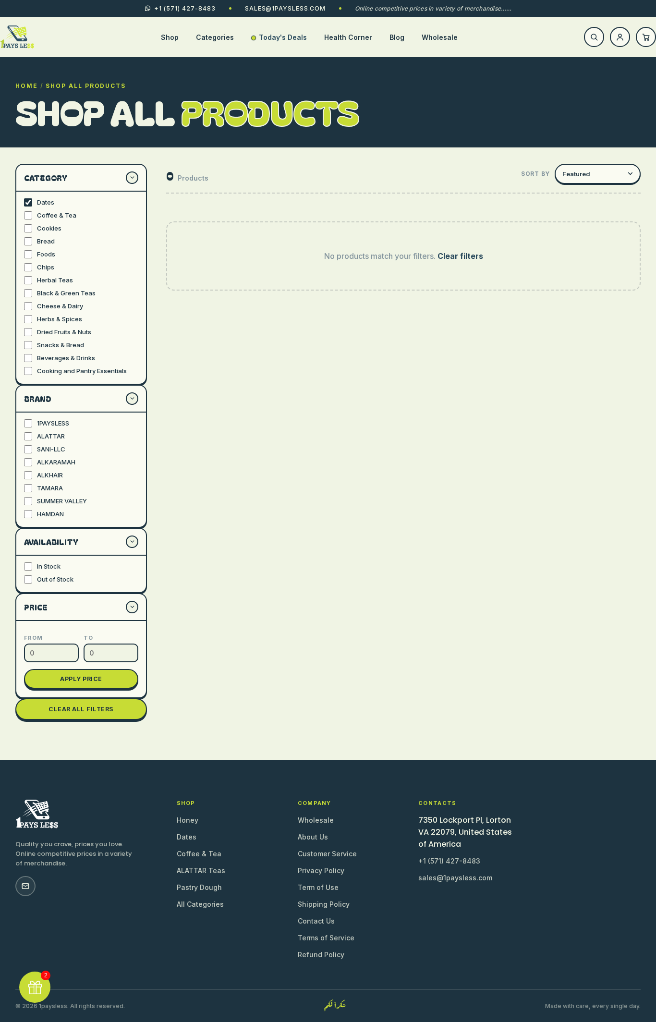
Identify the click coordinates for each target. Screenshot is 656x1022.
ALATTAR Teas (201, 870)
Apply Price (81, 678)
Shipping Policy (324, 904)
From (33, 637)
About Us (313, 837)
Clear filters (460, 256)
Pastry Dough (199, 887)
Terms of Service (326, 938)
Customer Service (327, 854)
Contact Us (316, 921)
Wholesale (440, 37)
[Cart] (646, 37)
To (88, 637)
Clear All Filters (81, 709)
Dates (186, 837)
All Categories (200, 904)
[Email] (25, 886)
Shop (170, 37)
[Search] (594, 37)
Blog (396, 37)
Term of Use (318, 887)
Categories (215, 37)
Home (26, 85)
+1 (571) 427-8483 (449, 861)
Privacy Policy (321, 870)
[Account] (620, 37)
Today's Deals (283, 37)
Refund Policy (321, 954)
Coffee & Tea (199, 854)
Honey (187, 820)
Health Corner (348, 37)
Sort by (535, 173)
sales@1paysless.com (285, 8)
